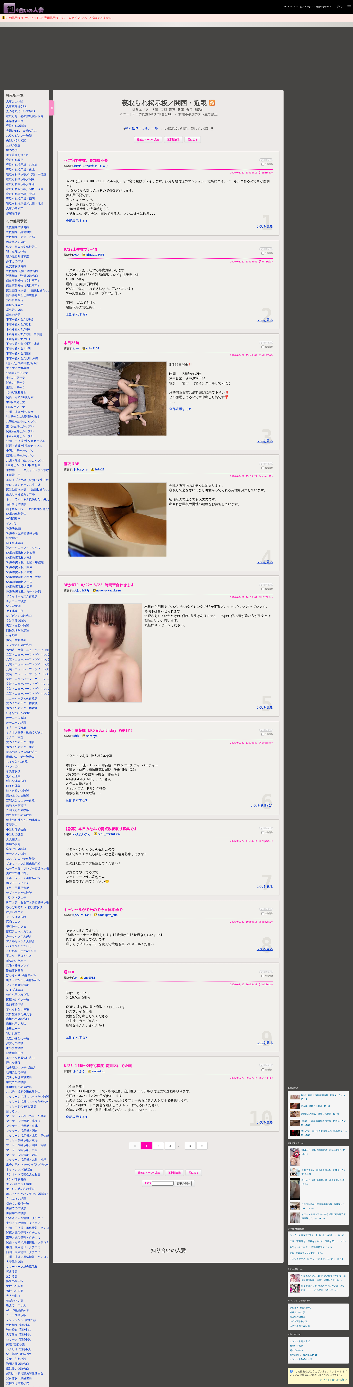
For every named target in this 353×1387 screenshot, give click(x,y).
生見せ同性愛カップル (20, 494)
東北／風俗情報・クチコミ (23, 1223)
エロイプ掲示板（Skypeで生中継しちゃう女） (36, 479)
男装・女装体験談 (17, 625)
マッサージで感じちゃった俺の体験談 (30, 1101)
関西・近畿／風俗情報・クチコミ (27, 1242)
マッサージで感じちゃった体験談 (27, 1096)
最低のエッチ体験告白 (20, 756)
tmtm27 (99, 469)
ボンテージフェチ (17, 883)
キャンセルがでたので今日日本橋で (93, 909)
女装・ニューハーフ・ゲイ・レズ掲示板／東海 (36, 674)
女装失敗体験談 (16, 620)
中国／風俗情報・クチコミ (23, 1247)
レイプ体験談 (14, 989)
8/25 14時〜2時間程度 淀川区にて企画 (98, 1066)
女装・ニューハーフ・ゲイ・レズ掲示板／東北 (36, 659)
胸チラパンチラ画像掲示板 (23, 980)
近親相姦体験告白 (17, 227)
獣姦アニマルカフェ (19, 931)
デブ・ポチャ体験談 (19, 892)
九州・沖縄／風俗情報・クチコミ (27, 1256)
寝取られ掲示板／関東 (20, 179)
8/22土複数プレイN (80, 249)
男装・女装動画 (16, 640)
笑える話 (12, 1271)
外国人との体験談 (17, 810)
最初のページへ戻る (148, 139)
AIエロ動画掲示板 (17, 1310)
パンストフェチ (16, 897)
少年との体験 (14, 261)
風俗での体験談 (16, 1208)
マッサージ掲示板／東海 (22, 1140)
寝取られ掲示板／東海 (20, 184)
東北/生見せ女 (15, 377)
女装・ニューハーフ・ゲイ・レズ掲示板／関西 (36, 679)
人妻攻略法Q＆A (16, 106)
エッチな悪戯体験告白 (20, 1057)
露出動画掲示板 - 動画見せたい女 (28, 489)
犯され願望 (13, 1033)
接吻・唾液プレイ (17, 965)
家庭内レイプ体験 (17, 999)
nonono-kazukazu (108, 590)
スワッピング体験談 (19, 135)
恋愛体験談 (13, 771)
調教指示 (12, 538)
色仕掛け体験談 (16, 504)
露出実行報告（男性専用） (23, 285)
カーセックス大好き (19, 936)
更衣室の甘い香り (17, 873)
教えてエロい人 (16, 1305)
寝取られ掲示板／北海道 (22, 164)
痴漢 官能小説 (15, 1344)
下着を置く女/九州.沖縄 (22, 358)
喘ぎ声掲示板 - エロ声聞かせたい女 (30, 509)
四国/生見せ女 (15, 407)
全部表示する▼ (76, 221)
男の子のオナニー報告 (20, 747)
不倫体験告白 (14, 121)
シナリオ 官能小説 (18, 1349)
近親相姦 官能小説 (18, 1325)
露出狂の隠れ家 (297, 1317)
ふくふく (79, 1071)
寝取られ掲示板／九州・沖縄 (24, 203)
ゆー (76, 348)
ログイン (338, 6)
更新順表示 (173, 139)
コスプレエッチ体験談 (20, 858)
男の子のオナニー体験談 (22, 708)
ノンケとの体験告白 (19, 645)
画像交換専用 (14, 305)
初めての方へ (296, 1350)
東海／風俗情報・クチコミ (23, 1237)
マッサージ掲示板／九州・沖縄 (26, 1159)
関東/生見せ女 (15, 382)
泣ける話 (12, 1276)
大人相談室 (13, 839)
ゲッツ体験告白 (16, 917)
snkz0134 (92, 348)
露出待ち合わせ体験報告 (22, 295)
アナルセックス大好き (20, 941)
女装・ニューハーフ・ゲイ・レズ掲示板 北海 (36, 654)
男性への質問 (14, 1291)
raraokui (98, 1071)
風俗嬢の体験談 (16, 1213)
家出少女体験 (14, 1048)
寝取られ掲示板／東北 (20, 169)
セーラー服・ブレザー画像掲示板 (27, 868)
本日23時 (71, 343)
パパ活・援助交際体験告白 (23, 1091)
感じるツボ (13, 1111)
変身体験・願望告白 (19, 1378)
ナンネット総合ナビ (300, 1341)
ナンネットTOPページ (301, 1359)
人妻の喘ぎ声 (14, 208)
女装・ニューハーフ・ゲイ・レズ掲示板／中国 (36, 683)
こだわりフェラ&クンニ (21, 950)
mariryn (91, 736)
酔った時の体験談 (17, 790)
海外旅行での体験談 (19, 815)
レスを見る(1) (261, 806)
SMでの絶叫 (13, 606)
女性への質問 (14, 1286)
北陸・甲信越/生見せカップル (25, 441)
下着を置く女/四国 (18, 353)
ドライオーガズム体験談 (22, 596)
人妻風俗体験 (14, 1261)
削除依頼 (266, 159)
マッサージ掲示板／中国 (22, 1150)
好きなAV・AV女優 (18, 713)
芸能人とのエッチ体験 (20, 800)
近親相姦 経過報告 (19, 232)
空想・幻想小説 (16, 1358)
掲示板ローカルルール (141, 128)
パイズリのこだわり (19, 946)
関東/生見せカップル (20, 431)
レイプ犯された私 (299, 1321)
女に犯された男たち (19, 1014)
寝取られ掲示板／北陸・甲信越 (26, 174)
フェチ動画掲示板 (17, 985)
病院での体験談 (16, 848)
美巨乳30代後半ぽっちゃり (90, 166)
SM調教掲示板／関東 (19, 567)
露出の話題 (13, 314)
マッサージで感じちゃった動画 (26, 1116)
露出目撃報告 (14, 300)
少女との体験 (14, 1043)
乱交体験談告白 (16, 266)
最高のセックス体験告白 (22, 752)
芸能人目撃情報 (16, 805)
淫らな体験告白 (16, 780)
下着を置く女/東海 (18, 339)
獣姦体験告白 (14, 970)
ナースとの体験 (16, 853)
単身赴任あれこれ (17, 155)
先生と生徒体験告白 (19, 1077)
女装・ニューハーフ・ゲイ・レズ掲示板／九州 (36, 693)
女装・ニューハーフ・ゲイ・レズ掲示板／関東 (36, 669)
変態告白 (12, 824)
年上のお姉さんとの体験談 (23, 819)
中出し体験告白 (16, 829)
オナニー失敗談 (16, 717)
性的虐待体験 (14, 1004)
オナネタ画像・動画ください (24, 732)
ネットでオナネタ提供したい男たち (29, 499)
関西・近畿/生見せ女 (20, 397)
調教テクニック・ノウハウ (23, 547)
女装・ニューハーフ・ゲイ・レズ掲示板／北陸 (36, 664)
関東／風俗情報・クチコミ (23, 1232)
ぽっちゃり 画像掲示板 (21, 975)
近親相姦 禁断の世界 (300, 1308)
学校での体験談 (16, 1082)
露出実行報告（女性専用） (23, 280)
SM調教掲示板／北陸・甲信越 (25, 562)
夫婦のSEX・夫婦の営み (21, 130)
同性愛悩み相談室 (17, 630)
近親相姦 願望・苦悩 (20, 237)
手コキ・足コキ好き (19, 955)
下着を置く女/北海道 (20, 319)
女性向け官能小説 (17, 1383)
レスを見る (265, 226)
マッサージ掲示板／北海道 (23, 1120)
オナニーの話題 (16, 722)
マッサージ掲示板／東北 (22, 1125)
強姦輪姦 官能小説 (18, 1329)
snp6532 (89, 977)
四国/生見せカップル (20, 455)
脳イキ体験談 (14, 543)
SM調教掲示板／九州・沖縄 (23, 591)
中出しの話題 (14, 834)
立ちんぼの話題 (16, 1198)
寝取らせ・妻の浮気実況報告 (24, 116)
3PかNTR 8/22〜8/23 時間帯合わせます (99, 585)
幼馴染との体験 (16, 1072)
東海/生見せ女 (15, 387)
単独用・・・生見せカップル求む (27, 470)
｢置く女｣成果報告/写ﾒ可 (22, 363)
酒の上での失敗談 (17, 795)
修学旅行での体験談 (19, 1087)
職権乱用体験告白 (17, 1018)
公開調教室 (13, 518)
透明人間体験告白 (17, 1363)
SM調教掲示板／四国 (19, 586)
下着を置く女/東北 (18, 324)
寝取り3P (71, 464)
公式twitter (310, 1355)
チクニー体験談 (16, 601)
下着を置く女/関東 (18, 329)
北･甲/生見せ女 (16, 392)
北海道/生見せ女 (17, 373)
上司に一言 (13, 1028)
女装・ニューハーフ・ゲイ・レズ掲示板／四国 (36, 688)
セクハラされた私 (17, 994)
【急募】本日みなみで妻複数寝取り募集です (100, 829)
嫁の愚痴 (12, 150)
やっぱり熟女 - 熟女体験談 (24, 907)
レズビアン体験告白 (19, 615)
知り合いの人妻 (168, 1250)
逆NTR (69, 972)
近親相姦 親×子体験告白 (22, 271)
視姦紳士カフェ (16, 926)
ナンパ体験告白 (16, 1179)
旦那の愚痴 (13, 145)
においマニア (14, 912)
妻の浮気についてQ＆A (20, 111)
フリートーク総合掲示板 (22, 1266)
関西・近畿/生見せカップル (24, 445)
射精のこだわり (16, 960)
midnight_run (107, 915)
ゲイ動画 (12, 635)
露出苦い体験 (14, 309)
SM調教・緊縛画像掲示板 (22, 533)
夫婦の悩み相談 (16, 140)
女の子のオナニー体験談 (22, 703)
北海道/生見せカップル (21, 421)
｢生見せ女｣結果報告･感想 (22, 416)
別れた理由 (13, 776)
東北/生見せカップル (20, 426)
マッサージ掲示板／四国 (22, 1155)
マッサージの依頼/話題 (21, 1106)
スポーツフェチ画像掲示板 (23, 878)
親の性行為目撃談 (17, 256)
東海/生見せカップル (20, 436)
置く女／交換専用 (17, 368)
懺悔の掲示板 (14, 1281)
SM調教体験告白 (16, 514)
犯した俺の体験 (16, 251)
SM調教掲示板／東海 (19, 572)
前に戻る (193, 139)
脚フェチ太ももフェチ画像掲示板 (27, 902)
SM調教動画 (13, 528)
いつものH (12, 766)
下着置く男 (13, 475)
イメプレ (12, 523)
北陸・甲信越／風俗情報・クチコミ (29, 1227)
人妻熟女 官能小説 (18, 1334)
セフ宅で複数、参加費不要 (86, 160)
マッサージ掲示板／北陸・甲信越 (27, 1135)
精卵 (76, 736)
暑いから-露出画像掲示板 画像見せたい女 (323, 1180)
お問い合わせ (296, 1346)
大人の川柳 (13, 1295)
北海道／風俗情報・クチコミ (24, 1218)
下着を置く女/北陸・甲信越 (24, 334)
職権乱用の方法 (16, 1023)
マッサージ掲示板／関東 (22, 1130)
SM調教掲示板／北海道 (20, 552)
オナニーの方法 (16, 727)
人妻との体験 (14, 101)
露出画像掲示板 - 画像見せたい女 (28, 290)
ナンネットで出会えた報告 (23, 1174)
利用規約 (294, 1355)
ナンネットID (291, 6)
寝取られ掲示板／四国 (20, 198)
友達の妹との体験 (17, 1038)
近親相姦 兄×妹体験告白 (22, 275)
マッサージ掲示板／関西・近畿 (26, 1145)
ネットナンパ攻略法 (19, 1169)
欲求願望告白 (14, 1053)
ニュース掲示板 (16, 1315)
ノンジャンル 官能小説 (21, 1320)
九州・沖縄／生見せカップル (24, 460)
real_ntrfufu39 (108, 834)
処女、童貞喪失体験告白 (22, 246)
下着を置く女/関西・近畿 (22, 344)
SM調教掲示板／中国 (19, 581)
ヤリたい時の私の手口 (20, 1188)
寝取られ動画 (14, 159)
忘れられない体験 (17, 1009)
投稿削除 (269, 164)
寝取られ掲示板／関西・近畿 (24, 189)
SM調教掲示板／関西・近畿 (23, 577)
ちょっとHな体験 (17, 761)
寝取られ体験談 (16, 126)
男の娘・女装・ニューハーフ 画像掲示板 (32, 649)
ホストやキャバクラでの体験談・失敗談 (32, 1193)
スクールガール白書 (300, 1326)
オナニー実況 (14, 737)
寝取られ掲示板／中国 (20, 194)
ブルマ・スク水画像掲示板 (23, 863)
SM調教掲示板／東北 (19, 557)
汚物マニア (13, 921)
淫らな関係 (13, 1062)
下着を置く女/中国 (18, 348)
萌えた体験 (13, 785)
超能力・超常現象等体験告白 (24, 1373)
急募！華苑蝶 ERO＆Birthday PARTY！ (99, 730)
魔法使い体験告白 (17, 1368)
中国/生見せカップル (20, 450)
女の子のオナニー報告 (20, 742)
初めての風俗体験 (17, 1203)
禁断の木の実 (14, 1300)
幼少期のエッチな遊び (20, 1067)
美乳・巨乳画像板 (17, 887)
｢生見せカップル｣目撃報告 (23, 465)
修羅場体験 (13, 213)
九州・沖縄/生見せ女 (20, 411)
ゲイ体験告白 (14, 610)
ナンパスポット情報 (19, 1184)
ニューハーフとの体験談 (22, 698)
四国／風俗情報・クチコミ (23, 1252)
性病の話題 (13, 844)
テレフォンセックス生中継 (23, 484)
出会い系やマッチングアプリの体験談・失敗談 (36, 1164)
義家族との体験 (16, 241)
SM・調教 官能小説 (18, 1354)
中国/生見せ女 (15, 402)
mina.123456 (95, 254)
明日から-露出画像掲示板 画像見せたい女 (323, 1150)
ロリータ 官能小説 (18, 1339)
